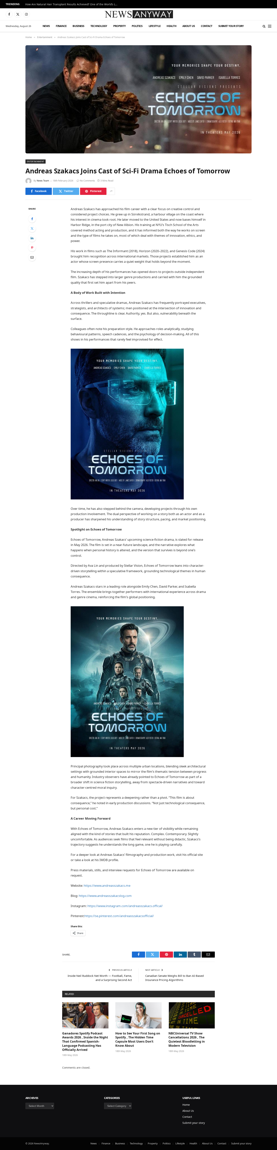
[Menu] (269, 26)
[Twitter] (32, 228)
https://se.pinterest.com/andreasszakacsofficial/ (119, 916)
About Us (188, 26)
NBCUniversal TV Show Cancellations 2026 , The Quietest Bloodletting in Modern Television (186, 1039)
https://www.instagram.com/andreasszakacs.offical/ (125, 906)
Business (78, 26)
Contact (206, 26)
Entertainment (35, 161)
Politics (137, 26)
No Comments (87, 180)
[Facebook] (32, 219)
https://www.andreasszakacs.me (107, 885)
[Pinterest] (32, 247)
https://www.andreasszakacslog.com (105, 896)
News (46, 26)
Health (171, 26)
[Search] (264, 26)
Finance (61, 26)
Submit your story (231, 26)
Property (119, 26)
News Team (43, 180)
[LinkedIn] (32, 238)
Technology (98, 26)
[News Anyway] (138, 14)
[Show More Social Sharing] (111, 191)
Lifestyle (155, 26)
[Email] (32, 257)
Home (186, 1104)
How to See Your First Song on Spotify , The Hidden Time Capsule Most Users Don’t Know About (137, 1039)
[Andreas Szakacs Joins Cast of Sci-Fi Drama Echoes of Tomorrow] (138, 99)
